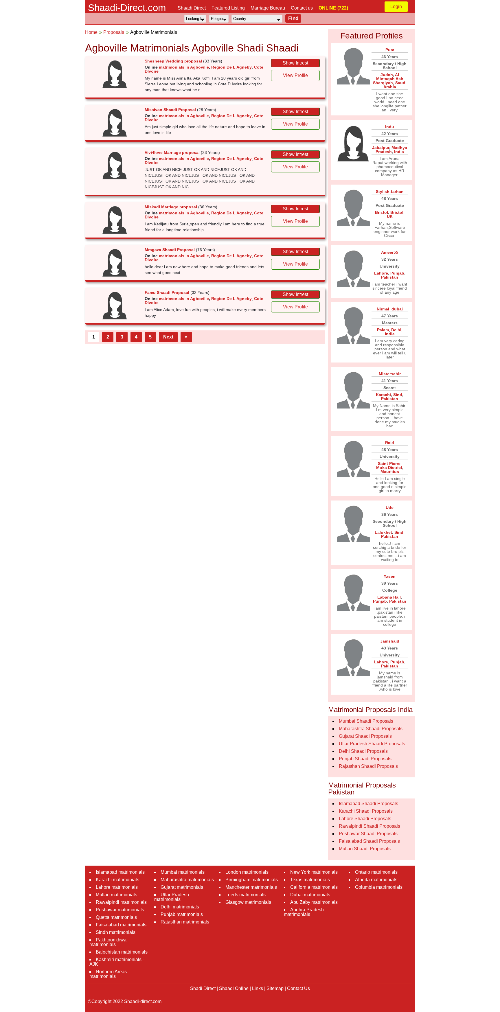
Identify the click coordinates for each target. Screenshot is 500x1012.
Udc (390, 507)
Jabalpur (380, 147)
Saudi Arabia (395, 84)
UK (390, 216)
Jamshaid (389, 641)
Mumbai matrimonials (183, 872)
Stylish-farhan (390, 191)
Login (396, 6)
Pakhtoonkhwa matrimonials (107, 942)
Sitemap (275, 988)
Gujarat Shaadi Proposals (365, 736)
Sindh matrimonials (115, 932)
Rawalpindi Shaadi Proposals (369, 826)
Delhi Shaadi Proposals (363, 751)
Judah (386, 74)
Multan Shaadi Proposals (365, 848)
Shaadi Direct (192, 7)
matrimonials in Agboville (184, 67)
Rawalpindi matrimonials (121, 902)
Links (257, 988)
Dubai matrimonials (310, 894)
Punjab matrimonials (182, 914)
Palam (383, 329)
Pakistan (389, 277)
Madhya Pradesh (391, 149)
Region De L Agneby (231, 67)
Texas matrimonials (310, 879)
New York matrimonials (314, 872)
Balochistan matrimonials (122, 952)
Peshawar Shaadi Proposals (368, 833)
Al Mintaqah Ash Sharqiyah (388, 78)
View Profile (295, 75)
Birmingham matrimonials (251, 879)
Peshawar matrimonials (120, 909)
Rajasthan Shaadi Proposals (368, 766)
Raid (389, 442)
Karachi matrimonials (117, 879)
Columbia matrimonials (378, 887)
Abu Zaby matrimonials (314, 902)
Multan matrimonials (116, 894)
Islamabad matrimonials (120, 872)
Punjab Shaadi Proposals (365, 758)
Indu (389, 126)
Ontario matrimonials (376, 872)
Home (91, 32)
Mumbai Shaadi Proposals (366, 721)
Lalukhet (383, 532)
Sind (397, 394)
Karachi (383, 394)
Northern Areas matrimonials (108, 974)
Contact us (302, 7)
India (399, 151)
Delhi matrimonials (180, 906)
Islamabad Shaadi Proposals (368, 803)
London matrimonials (247, 872)
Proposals (113, 32)
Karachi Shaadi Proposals (366, 811)
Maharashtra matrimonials (187, 879)
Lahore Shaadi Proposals (365, 818)
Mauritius (389, 471)
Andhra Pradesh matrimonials (304, 912)
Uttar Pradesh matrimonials (171, 897)
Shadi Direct (203, 988)
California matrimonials (314, 887)
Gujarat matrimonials (182, 887)
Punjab (397, 273)
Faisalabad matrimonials (121, 924)
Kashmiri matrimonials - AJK (116, 962)
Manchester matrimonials (251, 887)
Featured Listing (228, 7)
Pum (389, 49)
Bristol (381, 212)
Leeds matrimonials (245, 894)
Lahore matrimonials (117, 887)
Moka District (389, 467)
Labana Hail (389, 597)
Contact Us (298, 988)
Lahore (381, 273)
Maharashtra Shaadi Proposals (370, 728)
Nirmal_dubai (390, 309)
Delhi (396, 329)
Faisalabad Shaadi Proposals (369, 841)
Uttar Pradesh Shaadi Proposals (372, 743)
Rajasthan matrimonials (185, 921)
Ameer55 (389, 252)
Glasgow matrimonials (248, 902)
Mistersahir (390, 373)
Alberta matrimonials (376, 879)
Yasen (390, 576)
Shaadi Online (234, 988)
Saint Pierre (389, 463)
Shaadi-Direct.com (127, 7)
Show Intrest (295, 62)
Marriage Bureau (268, 7)
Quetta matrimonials (116, 917)
